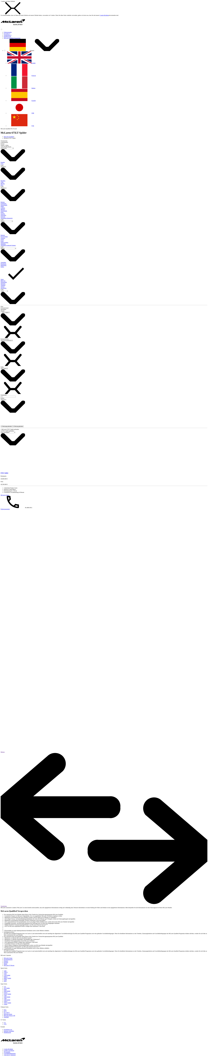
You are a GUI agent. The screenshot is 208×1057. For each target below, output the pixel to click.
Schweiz (3, 216)
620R (5, 979)
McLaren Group (8, 958)
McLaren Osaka (5, 495)
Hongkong (3, 264)
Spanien (3, 214)
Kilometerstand (4, 308)
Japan (2, 279)
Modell (2, 311)
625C (5, 981)
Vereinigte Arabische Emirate (8, 245)
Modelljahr (3, 309)
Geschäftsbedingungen (10, 1053)
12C (5, 986)
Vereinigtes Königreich (7, 218)
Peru (2, 185)
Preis (2, 306)
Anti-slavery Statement (10, 1055)
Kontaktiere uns (8, 1029)
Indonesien (4, 265)
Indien (2, 266)
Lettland (3, 208)
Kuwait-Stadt (4, 236)
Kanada (3, 162)
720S (5, 995)
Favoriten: (7, 33)
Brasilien (3, 180)
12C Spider (7, 988)
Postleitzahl (3, 395)
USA (2, 163)
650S (5, 989)
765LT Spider (7, 1002)
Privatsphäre (7, 1052)
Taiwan (3, 286)
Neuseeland (4, 282)
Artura (5, 1004)
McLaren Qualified (9, 136)
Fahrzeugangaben (5, 509)
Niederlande (4, 211)
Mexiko (3, 183)
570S (5, 974)
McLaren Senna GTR (9, 1015)
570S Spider (7, 975)
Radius (2, 398)
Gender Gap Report (9, 1050)
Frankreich (4, 203)
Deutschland (4, 205)
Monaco (3, 209)
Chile (2, 182)
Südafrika (3, 244)
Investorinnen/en (8, 959)
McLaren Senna (8, 1014)
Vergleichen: (7, 35)
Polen (2, 212)
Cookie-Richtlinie (104, 15)
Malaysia (3, 280)
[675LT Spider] (104, 447)
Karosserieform (5, 339)
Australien (3, 262)
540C (5, 971)
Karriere (6, 962)
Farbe (2, 367)
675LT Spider (7, 994)
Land (2, 165)
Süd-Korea (4, 288)
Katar (2, 241)
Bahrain (3, 235)
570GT (6, 972)
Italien (2, 206)
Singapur (3, 283)
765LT (5, 1001)
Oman (2, 239)
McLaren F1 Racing (9, 965)
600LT (5, 976)
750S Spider (7, 1000)
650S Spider (7, 991)
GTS (5, 1024)
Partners (6, 961)
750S (5, 998)
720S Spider (7, 997)
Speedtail (6, 1017)
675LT (5, 992)
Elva (5, 1009)
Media (5, 964)
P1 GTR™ (7, 1012)
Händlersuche (7, 36)
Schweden (3, 215)
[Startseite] (13, 28)
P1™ (5, 1011)
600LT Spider (7, 978)
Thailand (3, 285)
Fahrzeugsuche (8, 32)
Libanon (3, 238)
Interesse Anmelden (9, 1031)
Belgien (3, 202)
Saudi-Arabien (4, 242)
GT (5, 1022)
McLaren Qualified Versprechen (12, 38)
